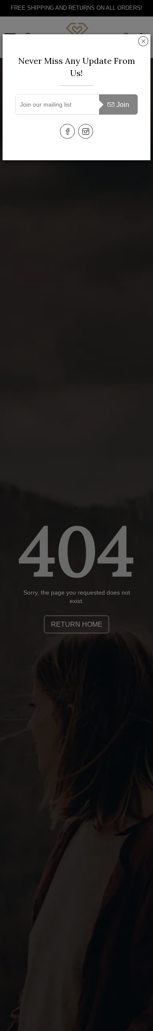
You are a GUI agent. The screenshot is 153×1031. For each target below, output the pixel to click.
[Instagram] (85, 131)
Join (122, 104)
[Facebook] (67, 131)
